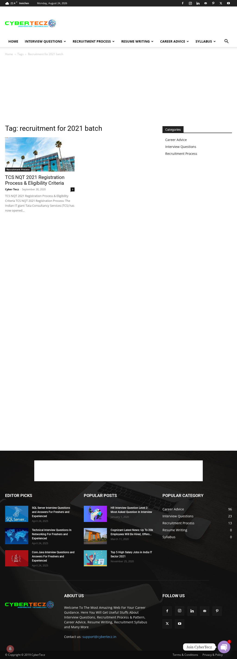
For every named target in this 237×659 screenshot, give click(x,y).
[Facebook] (182, 3)
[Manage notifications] (10, 649)
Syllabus (204, 41)
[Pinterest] (213, 3)
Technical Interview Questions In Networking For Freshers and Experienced (52, 534)
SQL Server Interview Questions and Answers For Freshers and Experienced (51, 512)
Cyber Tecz (12, 189)
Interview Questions (43, 41)
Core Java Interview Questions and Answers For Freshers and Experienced (53, 556)
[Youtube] (228, 3)
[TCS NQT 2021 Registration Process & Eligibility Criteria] (40, 154)
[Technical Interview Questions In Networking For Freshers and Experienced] (16, 536)
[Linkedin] (197, 3)
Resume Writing (135, 41)
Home (13, 41)
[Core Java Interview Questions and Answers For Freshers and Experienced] (16, 558)
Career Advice (172, 41)
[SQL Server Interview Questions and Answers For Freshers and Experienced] (16, 514)
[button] (226, 42)
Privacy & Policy (213, 655)
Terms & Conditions (185, 655)
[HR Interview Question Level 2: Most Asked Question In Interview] (95, 514)
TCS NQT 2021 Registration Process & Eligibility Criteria (35, 180)
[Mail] (205, 3)
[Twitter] (220, 3)
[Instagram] (190, 3)
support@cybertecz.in (99, 636)
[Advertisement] (148, 23)
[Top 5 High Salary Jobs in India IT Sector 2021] (95, 558)
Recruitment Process (92, 41)
